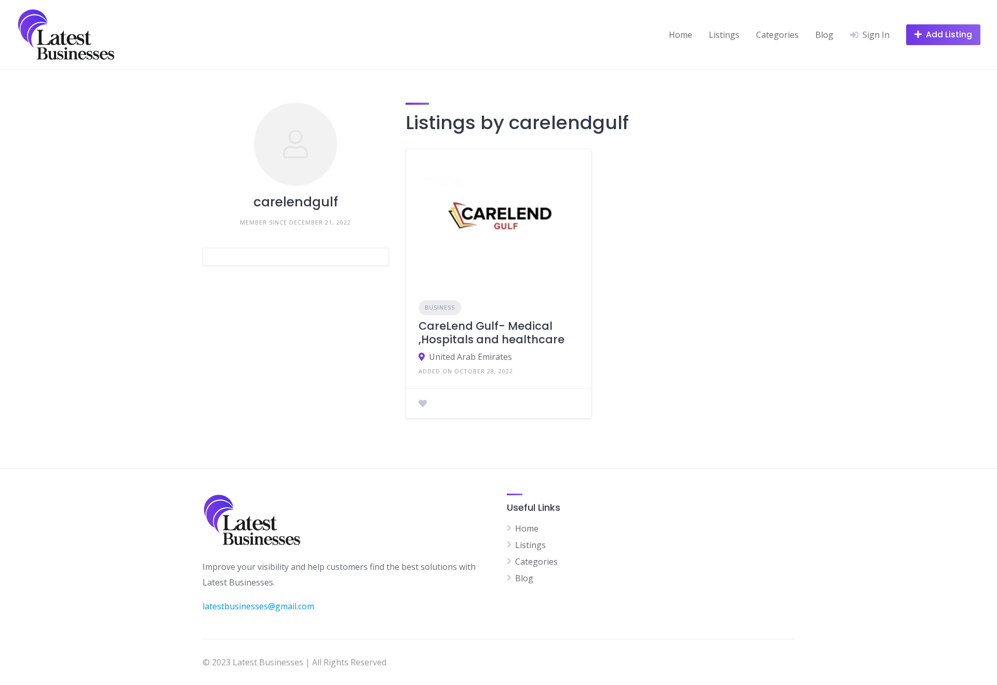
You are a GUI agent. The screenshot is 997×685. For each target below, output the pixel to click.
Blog (824, 34)
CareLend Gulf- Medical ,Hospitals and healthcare (491, 332)
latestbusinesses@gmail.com (258, 606)
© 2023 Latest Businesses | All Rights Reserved (294, 662)
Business (440, 307)
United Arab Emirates (470, 356)
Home (680, 34)
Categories (777, 34)
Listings (724, 34)
